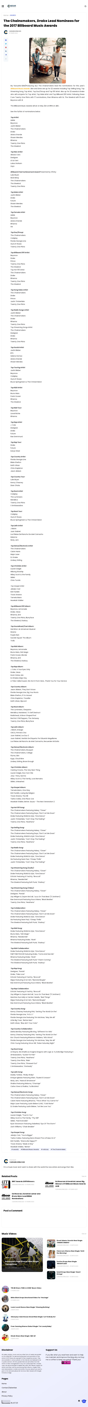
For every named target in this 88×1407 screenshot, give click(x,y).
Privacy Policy (7, 1396)
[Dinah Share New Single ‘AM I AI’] (5, 1337)
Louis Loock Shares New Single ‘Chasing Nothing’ (30, 1307)
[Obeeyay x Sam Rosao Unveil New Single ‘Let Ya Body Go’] (5, 1318)
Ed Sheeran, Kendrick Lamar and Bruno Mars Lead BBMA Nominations (26, 1196)
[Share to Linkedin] (6, 51)
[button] (6, 59)
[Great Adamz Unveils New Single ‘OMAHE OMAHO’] (51, 1244)
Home (6, 15)
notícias (45, 1149)
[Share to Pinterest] (6, 47)
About (4, 1392)
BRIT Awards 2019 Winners (23, 1181)
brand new (9, 1258)
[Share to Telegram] (6, 54)
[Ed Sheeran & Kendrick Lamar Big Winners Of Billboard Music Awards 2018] (49, 1184)
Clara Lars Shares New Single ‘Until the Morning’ (70, 1252)
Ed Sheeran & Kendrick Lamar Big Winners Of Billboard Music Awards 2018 (70, 1183)
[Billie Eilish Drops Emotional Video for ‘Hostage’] (5, 1299)
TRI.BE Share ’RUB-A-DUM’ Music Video (26, 1288)
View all (84, 1176)
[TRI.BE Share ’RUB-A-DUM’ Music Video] (5, 1289)
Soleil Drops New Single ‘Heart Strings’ (69, 1273)
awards (13, 15)
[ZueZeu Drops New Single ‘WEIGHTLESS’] (51, 1265)
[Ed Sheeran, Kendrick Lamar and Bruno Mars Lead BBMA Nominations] (6, 1197)
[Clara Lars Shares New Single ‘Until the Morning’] (51, 1254)
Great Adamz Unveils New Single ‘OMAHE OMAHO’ (69, 1242)
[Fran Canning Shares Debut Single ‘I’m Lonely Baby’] (5, 1327)
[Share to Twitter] (6, 44)
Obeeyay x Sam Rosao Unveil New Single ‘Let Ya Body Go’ (33, 1317)
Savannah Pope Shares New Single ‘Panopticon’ (22, 1263)
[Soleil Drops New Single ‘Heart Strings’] (51, 1275)
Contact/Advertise (9, 1388)
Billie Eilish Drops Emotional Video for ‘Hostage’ (30, 1298)
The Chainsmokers (58, 1149)
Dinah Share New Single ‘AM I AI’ (23, 1336)
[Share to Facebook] (6, 40)
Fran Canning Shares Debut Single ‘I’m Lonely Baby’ (31, 1326)
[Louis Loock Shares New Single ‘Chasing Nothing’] (5, 1308)
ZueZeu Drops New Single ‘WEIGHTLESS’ (67, 1263)
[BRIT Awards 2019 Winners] (6, 1184)
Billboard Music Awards (30, 1149)
